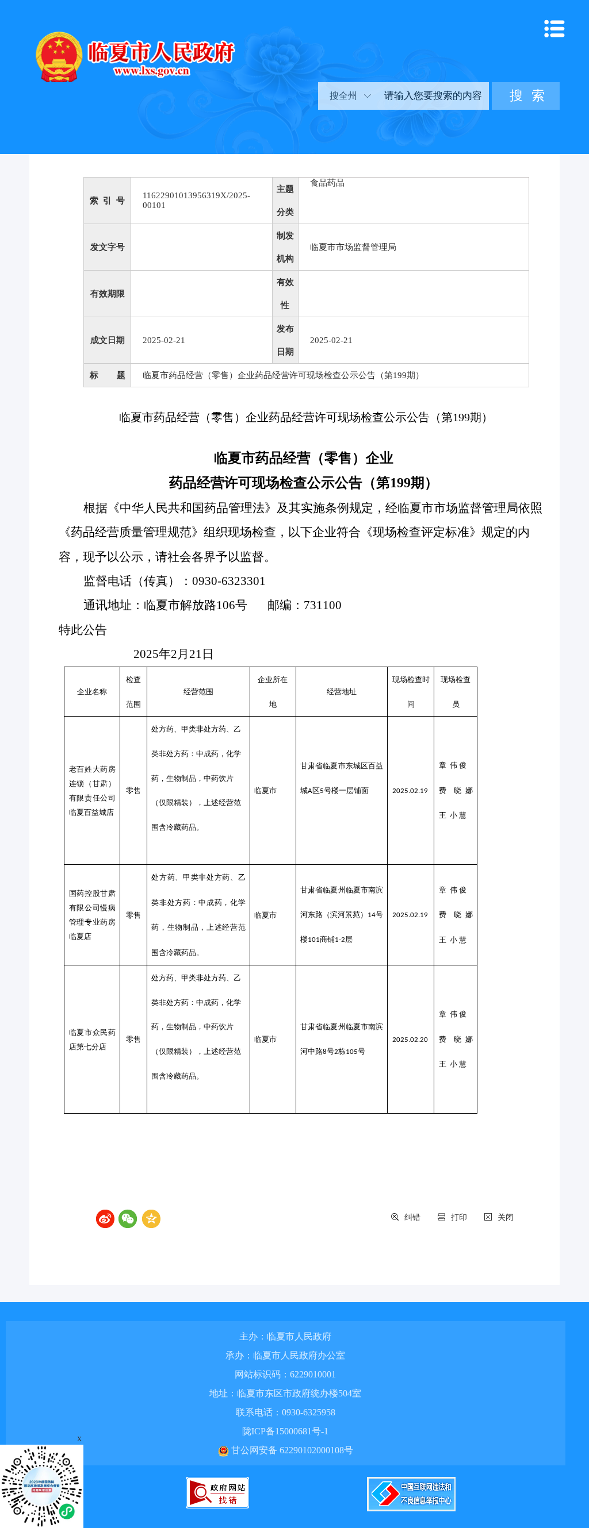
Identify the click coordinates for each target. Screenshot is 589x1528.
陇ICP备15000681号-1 (285, 1431)
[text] (432, 96)
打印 (459, 1217)
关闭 (506, 1217)
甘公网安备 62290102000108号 (291, 1450)
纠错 (412, 1217)
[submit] (526, 96)
